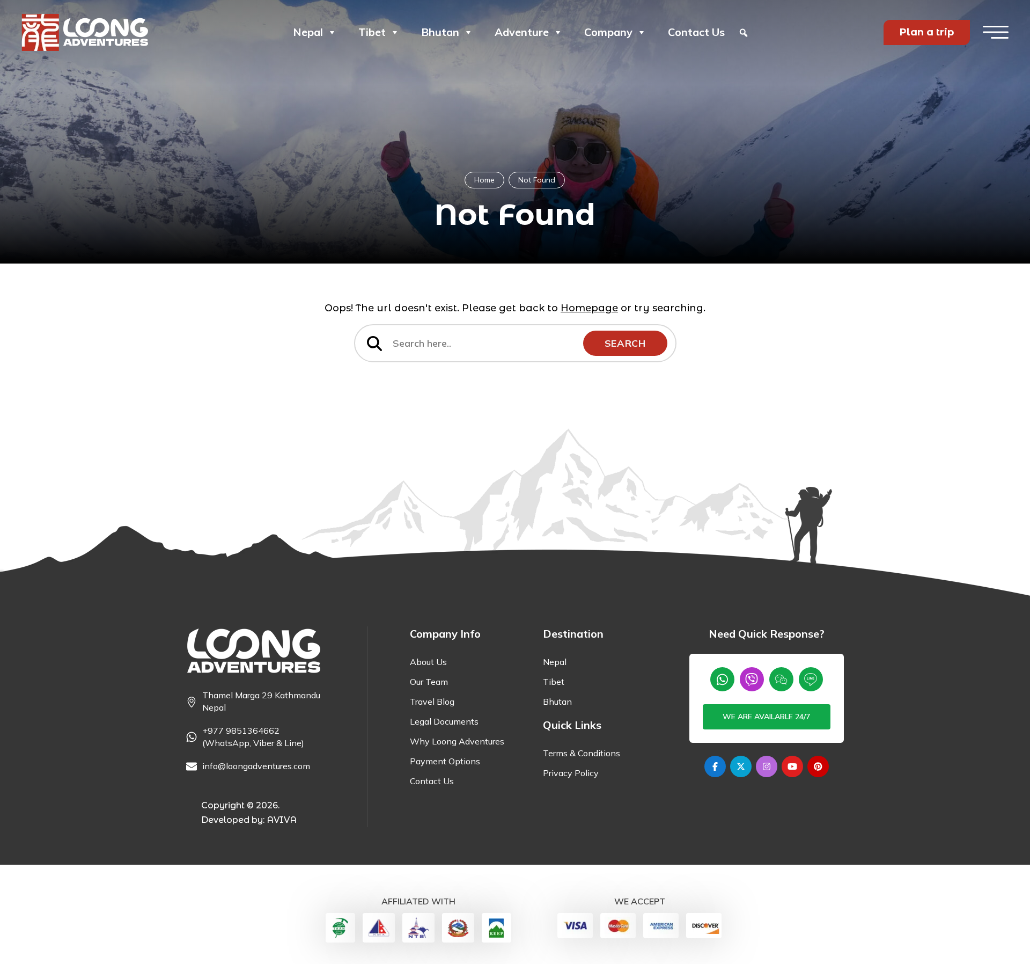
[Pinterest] (818, 766)
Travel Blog (432, 701)
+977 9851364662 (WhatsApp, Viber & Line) (253, 736)
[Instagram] (766, 766)
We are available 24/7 (766, 716)
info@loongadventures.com (256, 766)
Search (625, 343)
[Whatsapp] (722, 679)
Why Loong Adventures (457, 741)
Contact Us (696, 32)
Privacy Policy (571, 773)
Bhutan (440, 32)
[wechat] (781, 679)
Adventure (522, 32)
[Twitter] (741, 766)
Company (608, 32)
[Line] (811, 679)
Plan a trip (927, 32)
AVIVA (282, 820)
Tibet (372, 32)
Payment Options (445, 761)
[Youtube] (792, 766)
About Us (428, 661)
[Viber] (752, 679)
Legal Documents (444, 721)
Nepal (308, 32)
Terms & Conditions (581, 753)
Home (484, 180)
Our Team (429, 681)
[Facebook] (715, 766)
